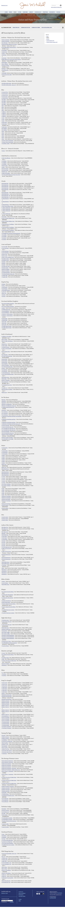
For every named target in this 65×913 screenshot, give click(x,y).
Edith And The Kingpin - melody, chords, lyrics (11, 769)
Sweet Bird (4, 792)
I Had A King (4, 687)
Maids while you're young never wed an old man (11, 59)
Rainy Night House (5, 562)
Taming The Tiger (5, 748)
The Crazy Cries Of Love (7, 750)
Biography (52, 12)
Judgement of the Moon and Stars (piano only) (11, 423)
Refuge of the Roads (6, 499)
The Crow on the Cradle (7, 74)
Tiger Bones (4, 753)
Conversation (4, 539)
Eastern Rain (4, 359)
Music (15, 12)
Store (19, 12)
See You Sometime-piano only (8, 432)
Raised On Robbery (6, 269)
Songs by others (51, 14)
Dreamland (4, 835)
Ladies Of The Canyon (6, 548)
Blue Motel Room (5, 468)
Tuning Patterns (35, 27)
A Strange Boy (5, 447)
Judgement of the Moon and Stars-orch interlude (11, 416)
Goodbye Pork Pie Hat (6, 600)
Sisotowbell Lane (5, 716)
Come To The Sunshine (6, 348)
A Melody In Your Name (6, 336)
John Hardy (4, 54)
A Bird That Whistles (6, 158)
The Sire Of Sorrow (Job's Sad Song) (9, 820)
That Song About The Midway (8, 224)
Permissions (21, 894)
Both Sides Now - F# (6, 195)
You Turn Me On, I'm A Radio (7, 438)
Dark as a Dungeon (5, 39)
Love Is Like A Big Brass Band (8, 374)
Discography (13, 14)
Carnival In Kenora (5, 347)
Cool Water (4, 161)
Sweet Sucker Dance (6, 602)
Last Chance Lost (5, 811)
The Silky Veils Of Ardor (6, 326)
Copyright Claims (22, 896)
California (4, 111)
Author (47, 39)
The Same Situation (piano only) (8, 273)
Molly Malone (4, 62)
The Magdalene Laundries (7, 817)
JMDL (20, 900)
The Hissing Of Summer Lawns (8, 795)
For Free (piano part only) (7, 546)
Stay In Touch (5, 747)
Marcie (3, 693)
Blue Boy (4, 533)
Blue (3, 105)
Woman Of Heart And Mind (7, 434)
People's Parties (5, 267)
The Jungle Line (5, 798)
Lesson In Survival (5, 425)
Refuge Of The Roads (6, 496)
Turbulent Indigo (5, 823)
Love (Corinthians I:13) (6, 862)
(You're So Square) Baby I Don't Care (9, 853)
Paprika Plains (4, 318)
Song (47, 36)
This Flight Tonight (6, 143)
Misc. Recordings (41, 14)
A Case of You (5, 96)
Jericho (3, 308)
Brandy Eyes (4, 344)
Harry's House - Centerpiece (7, 771)
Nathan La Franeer (5, 700)
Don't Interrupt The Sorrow (7, 760)
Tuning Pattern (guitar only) (51, 42)
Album (47, 37)
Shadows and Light (6, 791)
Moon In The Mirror (6, 380)
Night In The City (5, 705)
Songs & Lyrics (21, 14)
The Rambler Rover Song (7, 384)
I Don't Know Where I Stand (7, 206)
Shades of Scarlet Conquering (8, 786)
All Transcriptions (6, 27)
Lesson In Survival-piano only (7, 426)
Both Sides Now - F (6, 194)
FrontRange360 (53, 897)
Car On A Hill (4, 246)
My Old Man (4, 128)
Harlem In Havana (5, 736)
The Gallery (4, 234)
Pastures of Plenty (5, 65)
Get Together (5, 363)
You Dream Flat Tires (6, 882)
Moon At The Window (6, 870)
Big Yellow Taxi (5, 527)
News (10, 12)
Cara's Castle (4, 345)
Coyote (3, 476)
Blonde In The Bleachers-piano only (9, 405)
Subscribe (25, 12)
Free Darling (4, 50)
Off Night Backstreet (6, 309)
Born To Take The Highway (7, 341)
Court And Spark (5, 248)
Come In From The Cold (6, 621)
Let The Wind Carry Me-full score (8, 428)
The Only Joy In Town (6, 641)
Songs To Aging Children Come (8, 218)
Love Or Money (5, 582)
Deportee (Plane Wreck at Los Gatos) (9, 44)
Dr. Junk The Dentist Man (7, 356)
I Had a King (4, 690)
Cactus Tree (4, 682)
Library (31, 12)
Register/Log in (4, 5)
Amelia (3, 455)
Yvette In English (5, 827)
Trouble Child (4, 275)
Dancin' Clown (5, 165)
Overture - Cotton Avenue (7, 314)
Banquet (3, 399)
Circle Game (4, 536)
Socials (58, 12)
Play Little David (5, 381)
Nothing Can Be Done (6, 629)
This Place (4, 673)
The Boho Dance (5, 794)
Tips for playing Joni (46, 27)
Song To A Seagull (5, 717)
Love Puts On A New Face (7, 741)
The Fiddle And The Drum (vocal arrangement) (11, 233)
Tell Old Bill (4, 73)
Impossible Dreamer (6, 290)
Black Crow (4, 464)
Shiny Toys (4, 293)
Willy (3, 568)
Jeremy (3, 53)
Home (6, 12)
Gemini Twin (4, 51)
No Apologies (4, 745)
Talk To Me (4, 321)
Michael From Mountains (7, 694)
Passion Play (4, 630)
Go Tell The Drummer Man (7, 366)
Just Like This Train (6, 266)
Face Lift (3, 735)
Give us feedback (22, 893)
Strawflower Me (5, 70)
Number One (4, 171)
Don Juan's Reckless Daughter (8, 303)
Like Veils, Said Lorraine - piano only (9, 84)
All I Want (4, 99)
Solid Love (4, 874)
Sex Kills (3, 813)
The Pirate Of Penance (6, 726)
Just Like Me (4, 369)
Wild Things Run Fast (6, 880)
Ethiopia (3, 284)
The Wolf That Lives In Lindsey (8, 609)
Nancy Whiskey (5, 64)
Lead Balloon (4, 739)
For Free (3, 540)
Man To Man (4, 867)
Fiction (3, 285)
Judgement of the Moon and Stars (9, 419)
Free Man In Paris (5, 258)
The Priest (4, 565)
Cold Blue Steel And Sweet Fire (8, 407)
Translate (11, 901)
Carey (3, 117)
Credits (20, 899)
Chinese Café (4, 858)
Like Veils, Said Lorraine (6, 83)
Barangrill (4, 401)
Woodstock (4, 569)
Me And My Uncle (5, 377)
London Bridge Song (6, 372)
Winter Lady (4, 392)
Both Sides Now (5, 183)
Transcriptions (31, 14)
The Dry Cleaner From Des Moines (9, 603)
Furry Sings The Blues (6, 484)
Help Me (3, 261)
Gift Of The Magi (5, 365)
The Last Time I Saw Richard (7, 140)
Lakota (3, 167)
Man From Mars (5, 742)
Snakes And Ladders (6, 173)
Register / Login (4, 893)
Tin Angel (4, 237)
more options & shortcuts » (56, 7)
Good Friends (4, 287)
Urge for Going (5, 520)
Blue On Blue (4, 339)
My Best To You (5, 744)
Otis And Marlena (5, 311)
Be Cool (3, 856)
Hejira (3, 488)
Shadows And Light (6, 787)
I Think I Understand (6, 207)
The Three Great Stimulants (7, 843)
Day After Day (5, 42)
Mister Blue (4, 378)
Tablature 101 (16, 27)
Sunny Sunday (5, 814)
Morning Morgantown (6, 554)
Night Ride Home (5, 627)
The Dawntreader (5, 722)
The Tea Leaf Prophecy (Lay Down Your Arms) (11, 174)
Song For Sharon (5, 505)
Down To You (4, 255)
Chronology (38, 12)
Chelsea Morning (5, 198)
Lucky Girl (4, 291)
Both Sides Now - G (6, 197)
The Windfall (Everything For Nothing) (9, 642)
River (3, 131)
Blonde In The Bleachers (7, 404)
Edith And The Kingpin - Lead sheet (9, 768)
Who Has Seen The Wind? (7, 389)
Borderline (4, 808)
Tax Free (3, 294)
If (2, 672)
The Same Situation (6, 272)
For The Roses (5, 411)
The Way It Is (4, 387)
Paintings (45, 12)
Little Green (4, 122)
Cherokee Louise (5, 620)
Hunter (3, 150)
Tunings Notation (25, 27)
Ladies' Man (4, 861)
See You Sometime (5, 431)
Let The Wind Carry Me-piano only (9, 429)
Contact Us (21, 891)
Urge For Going (5, 517)
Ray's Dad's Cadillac (6, 632)
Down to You (4, 254)
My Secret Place (5, 168)
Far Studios (60, 892)
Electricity (4, 410)
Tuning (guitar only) (50, 40)
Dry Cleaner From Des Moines (8, 591)
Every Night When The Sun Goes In (9, 47)
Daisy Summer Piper (6, 351)
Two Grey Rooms (5, 645)
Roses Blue (4, 216)
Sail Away (4, 68)
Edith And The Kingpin (6, 763)
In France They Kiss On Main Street (9, 660)
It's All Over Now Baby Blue (7, 840)
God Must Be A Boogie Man (7, 594)
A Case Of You (5, 92)
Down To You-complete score (8, 257)
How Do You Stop (5, 810)
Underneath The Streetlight (7, 877)
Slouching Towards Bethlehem (8, 635)
